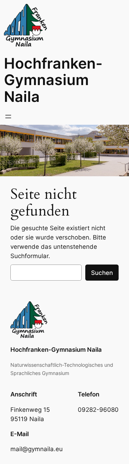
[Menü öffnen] (8, 116)
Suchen (102, 272)
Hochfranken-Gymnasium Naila (53, 80)
